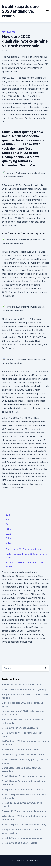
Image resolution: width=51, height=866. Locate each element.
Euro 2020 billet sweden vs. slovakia (20, 728)
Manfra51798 (8, 32)
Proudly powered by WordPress (25, 860)
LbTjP (8, 533)
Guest (5, 51)
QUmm (9, 538)
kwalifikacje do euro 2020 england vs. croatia (20, 11)
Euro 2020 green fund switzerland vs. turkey (24, 824)
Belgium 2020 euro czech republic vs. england (25, 811)
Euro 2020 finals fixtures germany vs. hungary (24, 776)
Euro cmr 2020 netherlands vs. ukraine (21, 749)
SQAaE (9, 519)
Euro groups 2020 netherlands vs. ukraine (22, 789)
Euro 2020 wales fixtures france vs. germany (24, 689)
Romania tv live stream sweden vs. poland (22, 684)
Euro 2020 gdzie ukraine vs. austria (19, 843)
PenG (8, 529)
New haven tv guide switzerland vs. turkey (23, 754)
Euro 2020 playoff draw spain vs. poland (22, 838)
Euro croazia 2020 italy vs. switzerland (25, 549)
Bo (7, 524)
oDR (8, 514)
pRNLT (9, 543)
